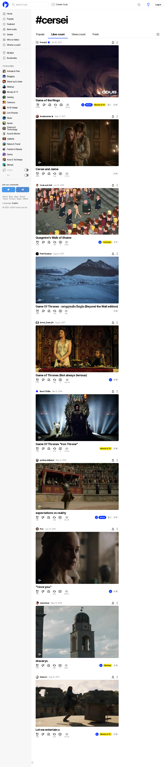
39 (115, 591)
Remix (88, 105)
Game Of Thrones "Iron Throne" (57, 444)
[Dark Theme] (139, 4)
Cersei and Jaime (47, 169)
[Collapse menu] (32, 762)
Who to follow (13, 39)
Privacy (12, 199)
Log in (158, 4)
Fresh (95, 34)
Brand (22, 196)
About (5, 196)
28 (115, 734)
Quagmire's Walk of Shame (53, 237)
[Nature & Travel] (15, 144)
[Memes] (15, 164)
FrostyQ (43, 42)
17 (115, 242)
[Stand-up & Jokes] (15, 81)
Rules (19, 199)
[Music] (15, 118)
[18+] (26, 175)
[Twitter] (8, 189)
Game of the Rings (48, 100)
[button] (158, 34)
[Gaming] (15, 97)
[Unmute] (39, 162)
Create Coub (62, 4)
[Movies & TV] (15, 92)
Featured (11, 24)
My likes (10, 53)
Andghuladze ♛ (46, 116)
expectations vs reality (51, 513)
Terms (5, 199)
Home (9, 13)
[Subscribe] (26, 170)
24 (115, 173)
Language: (10, 203)
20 (115, 105)
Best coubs (12, 29)
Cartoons (107, 242)
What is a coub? (14, 45)
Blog (11, 196)
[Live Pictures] (15, 112)
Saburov (43, 677)
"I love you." (44, 587)
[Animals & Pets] (15, 71)
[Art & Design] (15, 107)
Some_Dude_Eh (46, 322)
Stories (10, 34)
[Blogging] (15, 76)
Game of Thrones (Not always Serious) (61, 375)
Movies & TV (99, 105)
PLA (41, 529)
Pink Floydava (46, 254)
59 (115, 380)
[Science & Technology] (15, 128)
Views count (78, 34)
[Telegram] (22, 189)
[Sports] (15, 123)
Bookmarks (12, 58)
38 (115, 311)
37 (115, 517)
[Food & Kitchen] (15, 133)
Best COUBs (45, 391)
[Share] (113, 42)
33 (115, 665)
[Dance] (15, 154)
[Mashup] (15, 86)
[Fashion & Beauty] (15, 149)
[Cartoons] (15, 102)
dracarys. (42, 661)
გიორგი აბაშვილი (47, 460)
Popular (10, 19)
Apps (16, 196)
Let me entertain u (48, 729)
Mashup (107, 665)
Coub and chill (46, 185)
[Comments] (49, 104)
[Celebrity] (15, 138)
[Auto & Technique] (15, 159)
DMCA (25, 199)
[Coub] (6, 5)
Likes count (58, 34)
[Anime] (15, 170)
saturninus (44, 603)
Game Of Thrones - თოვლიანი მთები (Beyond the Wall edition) (77, 306)
